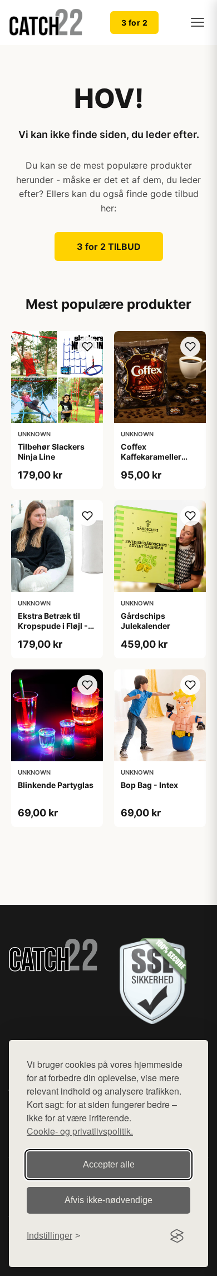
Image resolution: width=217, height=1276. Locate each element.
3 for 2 (134, 22)
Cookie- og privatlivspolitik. (80, 1131)
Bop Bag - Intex (149, 785)
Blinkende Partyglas (55, 785)
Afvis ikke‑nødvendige (108, 1200)
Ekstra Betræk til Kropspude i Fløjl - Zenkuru (53, 626)
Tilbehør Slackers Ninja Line (51, 451)
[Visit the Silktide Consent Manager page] (177, 1236)
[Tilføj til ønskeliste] (87, 347)
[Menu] (197, 22)
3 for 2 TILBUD (109, 246)
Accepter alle (109, 1164)
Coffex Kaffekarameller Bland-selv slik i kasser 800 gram (153, 462)
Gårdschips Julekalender (145, 620)
